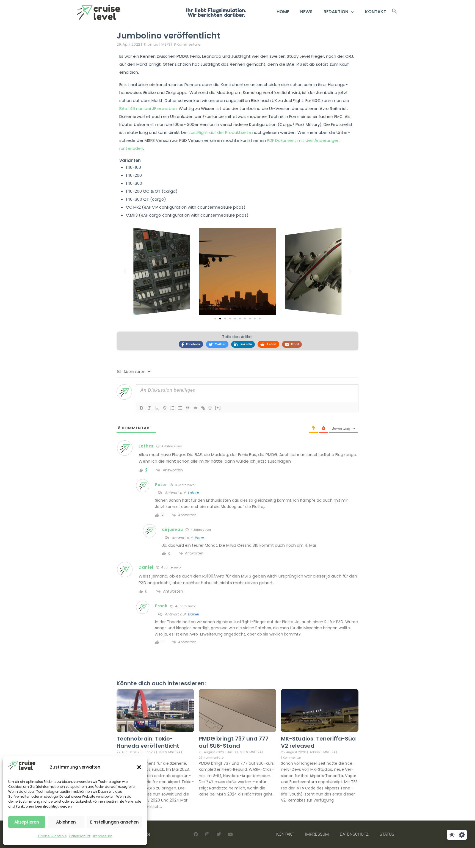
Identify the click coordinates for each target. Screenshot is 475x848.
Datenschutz (79, 836)
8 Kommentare (187, 44)
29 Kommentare (211, 757)
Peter (199, 537)
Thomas (150, 44)
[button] (139, 767)
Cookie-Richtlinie (52, 836)
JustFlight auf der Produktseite (220, 132)
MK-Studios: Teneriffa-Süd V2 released (318, 742)
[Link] (203, 408)
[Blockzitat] (188, 408)
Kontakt (375, 12)
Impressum (102, 836)
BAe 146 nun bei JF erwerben (148, 108)
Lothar (193, 492)
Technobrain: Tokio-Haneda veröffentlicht (148, 742)
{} (210, 407)
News (306, 12)
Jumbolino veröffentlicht (168, 36)
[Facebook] (196, 834)
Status (387, 834)
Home (283, 12)
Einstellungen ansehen (114, 822)
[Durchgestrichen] (165, 408)
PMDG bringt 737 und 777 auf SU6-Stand (234, 742)
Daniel (193, 614)
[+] (218, 407)
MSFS (165, 44)
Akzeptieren (26, 822)
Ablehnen (66, 822)
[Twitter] (219, 834)
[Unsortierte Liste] (180, 408)
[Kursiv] (149, 408)
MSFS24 (174, 752)
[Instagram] (207, 834)
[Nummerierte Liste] (172, 408)
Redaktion (336, 12)
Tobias (150, 752)
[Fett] (141, 408)
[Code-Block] (195, 408)
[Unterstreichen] (157, 408)
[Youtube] (230, 834)
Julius (231, 752)
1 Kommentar (291, 757)
